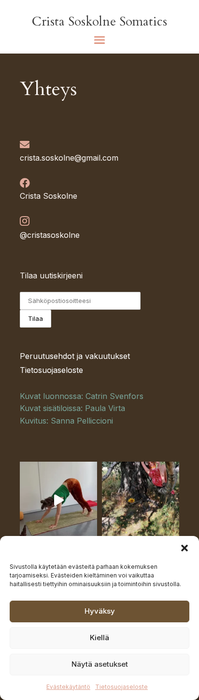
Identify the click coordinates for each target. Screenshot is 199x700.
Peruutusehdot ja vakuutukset (75, 356)
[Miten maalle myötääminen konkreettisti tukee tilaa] (58, 500)
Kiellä (99, 637)
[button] (184, 548)
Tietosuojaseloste (121, 686)
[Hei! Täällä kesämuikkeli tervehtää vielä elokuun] (140, 500)
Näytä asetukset (99, 664)
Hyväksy (100, 611)
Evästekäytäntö (68, 686)
